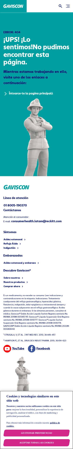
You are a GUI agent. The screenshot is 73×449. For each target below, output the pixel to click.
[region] (36, 420)
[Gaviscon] (13, 6)
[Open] (60, 6)
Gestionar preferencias (36, 433)
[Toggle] (68, 6)
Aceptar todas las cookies (36, 442)
